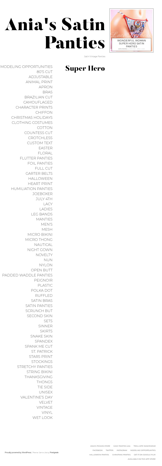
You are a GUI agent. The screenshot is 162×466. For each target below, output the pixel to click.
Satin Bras (42, 301)
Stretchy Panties (35, 367)
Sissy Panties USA (121, 446)
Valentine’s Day (37, 397)
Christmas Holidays (32, 118)
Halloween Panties (99, 455)
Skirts (46, 331)
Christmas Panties (121, 455)
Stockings (42, 362)
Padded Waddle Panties (27, 275)
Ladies (46, 209)
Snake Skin (41, 336)
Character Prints (34, 107)
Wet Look (42, 418)
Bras (48, 92)
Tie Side (45, 387)
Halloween (40, 179)
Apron (46, 87)
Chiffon (44, 112)
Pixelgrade (54, 452)
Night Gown (40, 250)
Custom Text (40, 143)
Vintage (45, 407)
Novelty (44, 255)
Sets (48, 321)
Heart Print (40, 184)
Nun (48, 260)
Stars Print (41, 357)
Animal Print (39, 82)
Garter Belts (39, 173)
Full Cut (44, 168)
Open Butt (42, 270)
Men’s (47, 224)
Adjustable (41, 77)
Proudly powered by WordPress (18, 452)
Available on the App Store (142, 459)
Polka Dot (42, 290)
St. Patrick (42, 352)
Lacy (48, 204)
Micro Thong (39, 240)
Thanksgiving (39, 377)
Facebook (98, 450)
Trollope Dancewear (145, 446)
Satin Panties (39, 306)
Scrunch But (39, 311)
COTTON (45, 128)
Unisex (46, 392)
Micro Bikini (40, 235)
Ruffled (44, 296)
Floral (45, 153)
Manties (44, 219)
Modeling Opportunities (26, 67)
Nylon (46, 265)
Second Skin (40, 316)
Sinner (45, 326)
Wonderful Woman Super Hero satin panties (131, 43)
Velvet (46, 402)
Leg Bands (42, 214)
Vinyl (47, 413)
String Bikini (40, 372)
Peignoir (43, 280)
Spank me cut (39, 346)
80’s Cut (45, 72)
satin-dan (132, 49)
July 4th (44, 199)
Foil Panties (40, 163)
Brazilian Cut (38, 97)
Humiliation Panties (32, 189)
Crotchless (40, 138)
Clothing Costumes (32, 123)
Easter (46, 148)
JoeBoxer (42, 194)
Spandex (44, 341)
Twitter (109, 450)
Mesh (47, 229)
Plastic (45, 285)
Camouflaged (38, 102)
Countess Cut (38, 133)
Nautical (43, 245)
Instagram (122, 450)
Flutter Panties (36, 158)
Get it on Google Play (145, 455)
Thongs (45, 382)
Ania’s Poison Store (100, 446)
